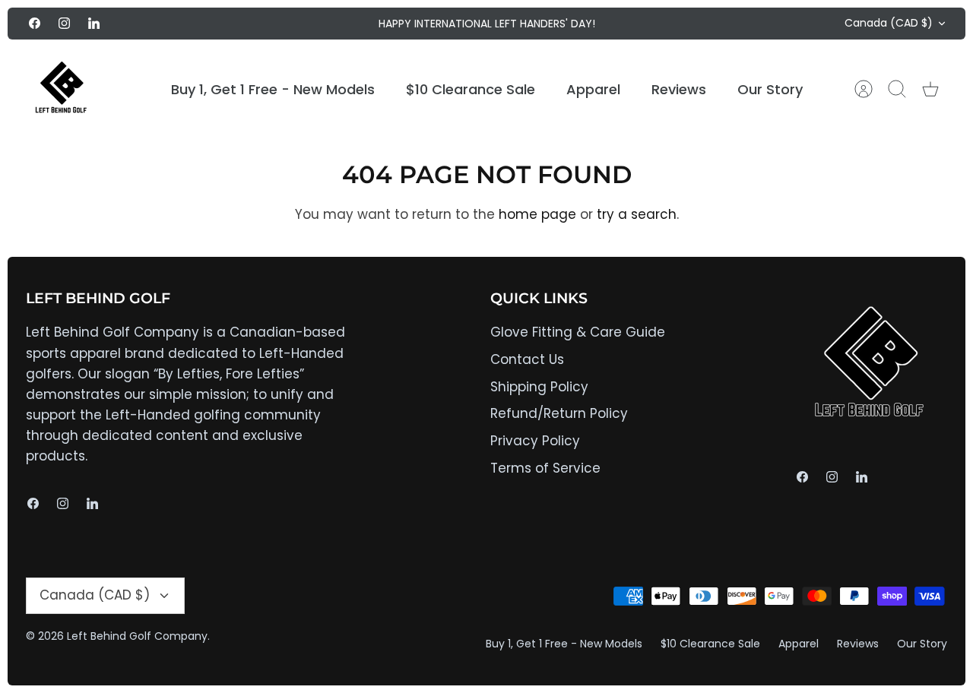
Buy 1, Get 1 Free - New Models (273, 89)
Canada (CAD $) (889, 22)
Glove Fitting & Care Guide (577, 332)
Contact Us (527, 359)
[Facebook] (34, 23)
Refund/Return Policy (559, 413)
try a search (637, 214)
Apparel (593, 89)
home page (537, 214)
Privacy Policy (535, 441)
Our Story (770, 89)
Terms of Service (545, 468)
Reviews (678, 89)
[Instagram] (64, 23)
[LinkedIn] (94, 23)
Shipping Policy (539, 387)
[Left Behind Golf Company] (62, 89)
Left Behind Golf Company (137, 636)
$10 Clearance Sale (470, 89)
